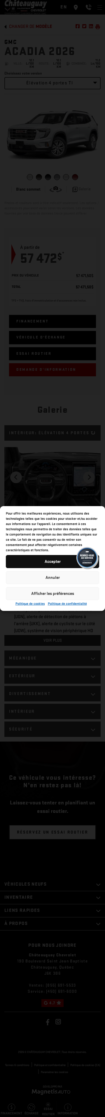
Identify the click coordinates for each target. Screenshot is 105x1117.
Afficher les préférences (52, 593)
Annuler (53, 577)
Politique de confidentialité (67, 604)
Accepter (53, 561)
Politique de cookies (30, 604)
